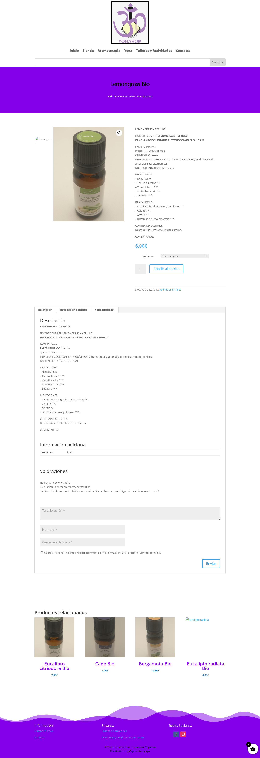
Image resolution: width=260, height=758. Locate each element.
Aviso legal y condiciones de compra (123, 737)
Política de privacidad (114, 731)
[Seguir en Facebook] (176, 734)
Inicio (74, 50)
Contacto (183, 50)
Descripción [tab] (45, 309)
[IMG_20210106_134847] (88, 174)
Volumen (148, 256)
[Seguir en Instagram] (183, 734)
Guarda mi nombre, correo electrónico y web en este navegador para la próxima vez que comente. (102, 552)
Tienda (88, 50)
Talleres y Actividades (154, 50)
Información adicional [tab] (73, 309)
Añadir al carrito (166, 268)
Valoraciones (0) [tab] (104, 309)
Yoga (128, 50)
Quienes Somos (43, 731)
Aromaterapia (109, 50)
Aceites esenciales (124, 96)
